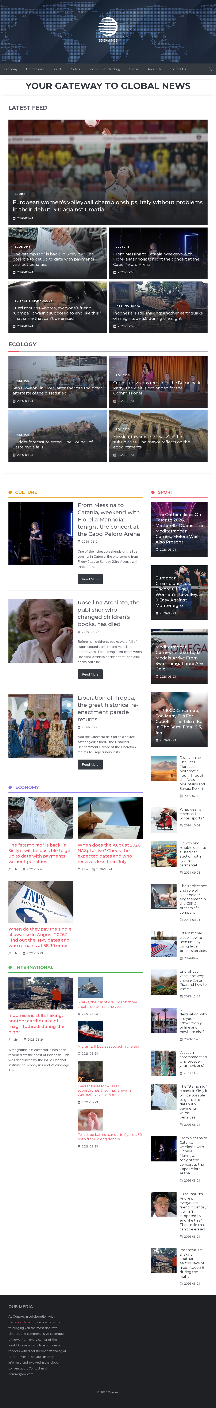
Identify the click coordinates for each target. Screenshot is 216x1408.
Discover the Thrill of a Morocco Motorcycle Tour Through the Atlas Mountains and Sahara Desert (192, 773)
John (16, 869)
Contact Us (178, 69)
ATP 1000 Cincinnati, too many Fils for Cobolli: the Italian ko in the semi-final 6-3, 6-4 (178, 721)
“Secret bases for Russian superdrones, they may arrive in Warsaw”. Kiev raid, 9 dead (104, 1090)
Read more (90, 579)
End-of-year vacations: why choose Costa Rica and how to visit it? (193, 980)
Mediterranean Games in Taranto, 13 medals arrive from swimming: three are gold (179, 658)
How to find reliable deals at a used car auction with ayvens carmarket (193, 854)
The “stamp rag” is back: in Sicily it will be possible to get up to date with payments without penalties (53, 259)
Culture (134, 69)
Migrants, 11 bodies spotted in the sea (108, 1046)
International (35, 69)
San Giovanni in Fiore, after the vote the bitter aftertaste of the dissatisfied (57, 391)
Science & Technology (104, 69)
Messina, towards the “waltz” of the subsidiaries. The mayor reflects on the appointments (151, 442)
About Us (154, 69)
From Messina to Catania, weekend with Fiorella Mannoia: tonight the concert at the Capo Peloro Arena (156, 259)
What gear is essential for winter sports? (192, 813)
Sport (57, 69)
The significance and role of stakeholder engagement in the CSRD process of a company (193, 899)
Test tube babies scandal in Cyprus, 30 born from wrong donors (110, 1137)
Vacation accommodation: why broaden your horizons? (194, 1059)
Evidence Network (21, 1322)
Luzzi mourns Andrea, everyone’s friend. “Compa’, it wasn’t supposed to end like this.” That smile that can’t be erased (57, 313)
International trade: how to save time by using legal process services (193, 942)
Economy (11, 69)
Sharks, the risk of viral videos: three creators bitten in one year (107, 1004)
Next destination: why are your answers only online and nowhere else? (193, 1021)
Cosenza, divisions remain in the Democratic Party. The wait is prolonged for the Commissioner (157, 388)
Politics (75, 69)
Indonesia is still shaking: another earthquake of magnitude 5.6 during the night (158, 316)
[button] (210, 69)
